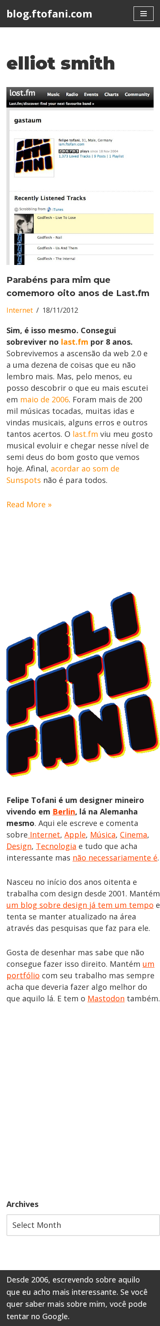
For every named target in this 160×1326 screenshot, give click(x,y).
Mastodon (106, 998)
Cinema (133, 834)
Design (19, 846)
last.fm (74, 342)
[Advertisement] (80, 1101)
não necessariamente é (115, 857)
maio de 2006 (44, 399)
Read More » (29, 504)
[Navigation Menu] (144, 13)
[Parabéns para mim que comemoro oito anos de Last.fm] (80, 176)
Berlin (63, 811)
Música (103, 834)
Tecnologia (56, 846)
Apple (75, 834)
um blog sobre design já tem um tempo (80, 905)
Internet (19, 310)
